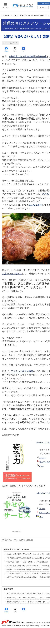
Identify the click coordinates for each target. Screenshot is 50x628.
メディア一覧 (6, 625)
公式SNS (15, 625)
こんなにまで (35, 205)
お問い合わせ (33, 625)
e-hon (41, 466)
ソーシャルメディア (10, 43)
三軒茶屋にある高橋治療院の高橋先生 (28, 56)
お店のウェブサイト (12, 273)
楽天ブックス (44, 513)
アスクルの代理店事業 (22, 371)
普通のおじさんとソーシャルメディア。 (33, 15)
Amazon (42, 458)
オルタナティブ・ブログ (9, 15)
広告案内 (23, 625)
